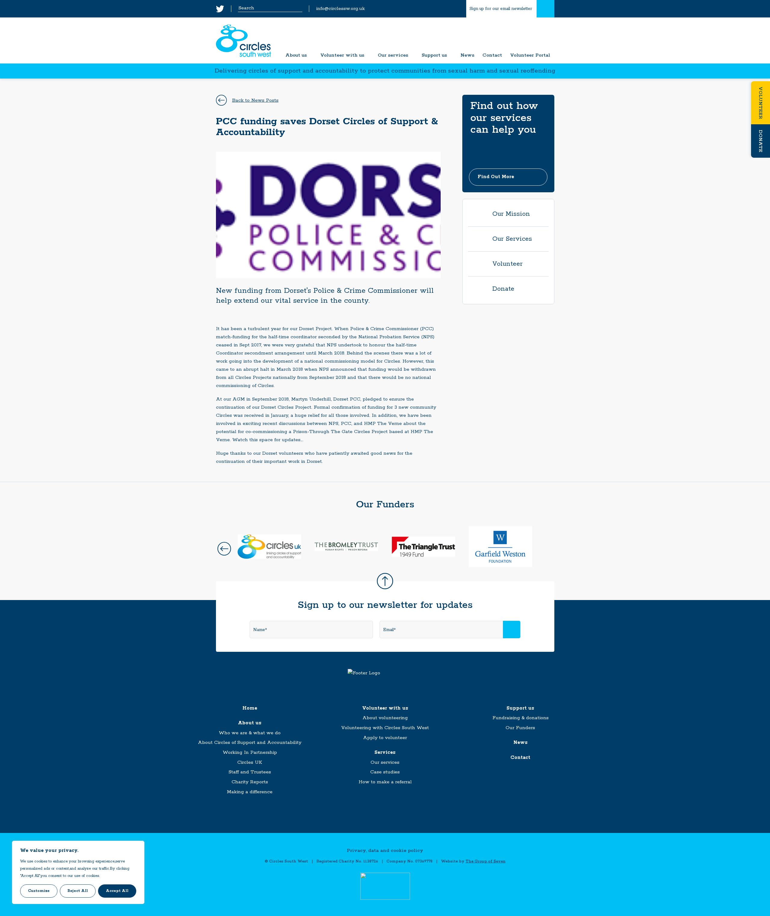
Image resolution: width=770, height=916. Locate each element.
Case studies (385, 772)
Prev (224, 548)
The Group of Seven (486, 861)
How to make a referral (385, 782)
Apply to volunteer (385, 738)
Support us (434, 55)
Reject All (77, 891)
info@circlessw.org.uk (340, 9)
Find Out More (496, 177)
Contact (492, 55)
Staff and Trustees (250, 772)
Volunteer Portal (530, 55)
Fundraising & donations (520, 718)
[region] (78, 872)
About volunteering (385, 718)
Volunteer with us (342, 55)
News (467, 55)
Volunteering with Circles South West (385, 728)
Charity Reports (250, 782)
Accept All (117, 891)
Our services (393, 55)
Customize (39, 891)
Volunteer (760, 103)
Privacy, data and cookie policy (385, 850)
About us (296, 55)
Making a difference (250, 792)
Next (546, 548)
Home (249, 708)
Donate (760, 141)
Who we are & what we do (250, 733)
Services (385, 752)
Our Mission (511, 214)
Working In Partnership (250, 752)
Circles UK (249, 762)
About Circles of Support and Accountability (249, 742)
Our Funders (520, 728)
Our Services (512, 239)
